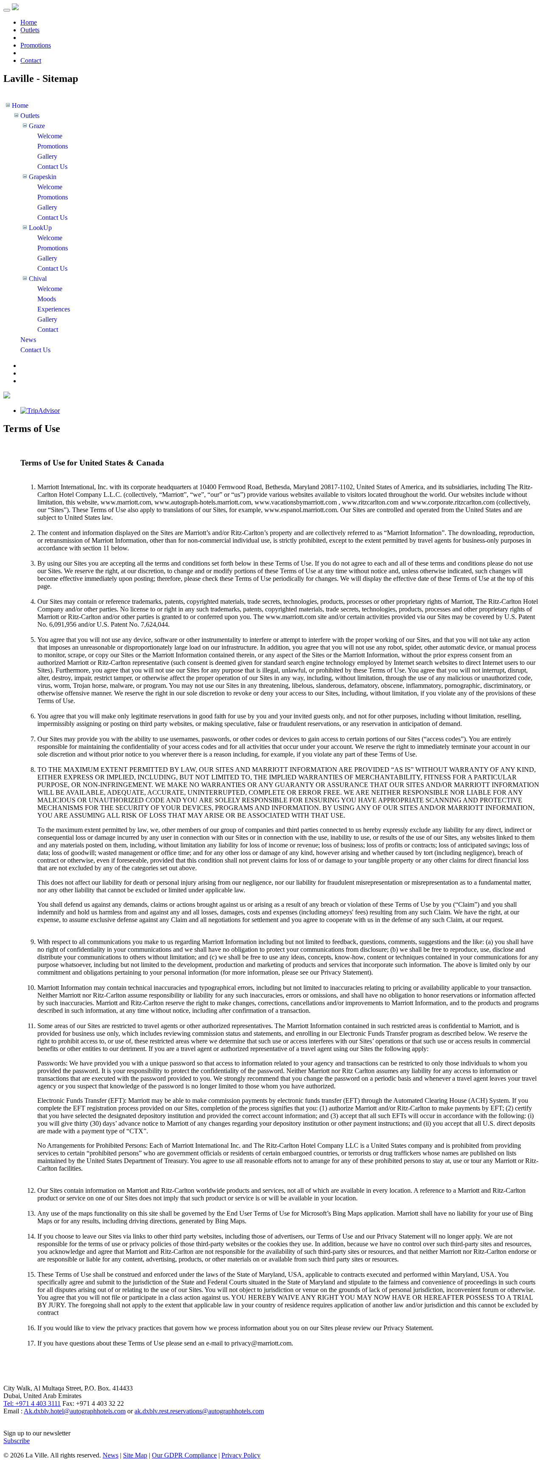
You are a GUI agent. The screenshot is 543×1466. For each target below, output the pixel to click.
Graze (37, 125)
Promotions (35, 45)
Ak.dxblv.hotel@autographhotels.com (75, 1411)
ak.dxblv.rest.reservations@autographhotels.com (199, 1411)
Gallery (47, 156)
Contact (30, 60)
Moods (46, 299)
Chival (38, 278)
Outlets (29, 30)
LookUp (40, 227)
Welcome (49, 136)
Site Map (135, 1455)
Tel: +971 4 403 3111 (32, 1403)
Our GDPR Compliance (184, 1455)
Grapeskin (42, 176)
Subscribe (16, 1440)
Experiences (53, 309)
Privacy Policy (240, 1455)
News (28, 339)
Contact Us (52, 166)
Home (28, 22)
